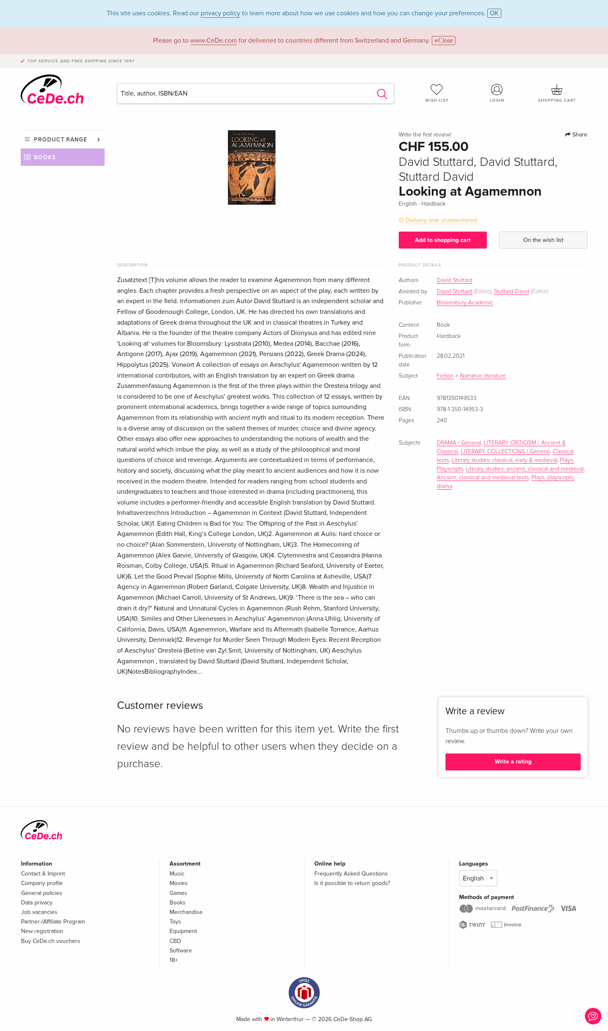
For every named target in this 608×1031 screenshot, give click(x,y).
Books (45, 157)
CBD (175, 941)
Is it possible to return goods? (352, 883)
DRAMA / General (459, 443)
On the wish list (543, 240)
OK (494, 13)
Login (497, 100)
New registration (42, 931)
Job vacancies (39, 912)
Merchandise (186, 912)
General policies (41, 893)
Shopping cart (557, 100)
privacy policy (220, 13)
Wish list (437, 100)
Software (181, 950)
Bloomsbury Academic (465, 303)
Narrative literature (483, 376)
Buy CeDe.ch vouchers (50, 941)
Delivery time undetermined (441, 220)
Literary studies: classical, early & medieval (504, 460)
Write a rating (513, 761)
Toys (175, 921)
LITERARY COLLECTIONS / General (505, 452)
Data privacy (37, 902)
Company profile (42, 883)
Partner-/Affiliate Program (53, 921)
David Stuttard (454, 280)
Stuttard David (511, 291)
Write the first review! (425, 135)
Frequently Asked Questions (351, 873)
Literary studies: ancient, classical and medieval (525, 469)
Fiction (445, 376)
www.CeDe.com (213, 40)
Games (178, 893)
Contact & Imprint (43, 873)
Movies (179, 883)
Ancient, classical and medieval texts (483, 478)
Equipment (183, 931)
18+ (174, 960)
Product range (60, 139)
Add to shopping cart (443, 240)
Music (177, 873)
